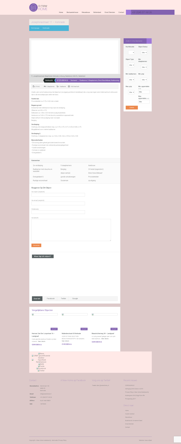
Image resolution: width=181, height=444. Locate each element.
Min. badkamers (131, 74)
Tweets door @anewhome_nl (100, 385)
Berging (63, 169)
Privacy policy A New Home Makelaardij (137, 392)
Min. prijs (141, 74)
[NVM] (41, 364)
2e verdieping (38, 165)
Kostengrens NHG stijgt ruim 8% (135, 395)
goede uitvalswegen (68, 177)
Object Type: (130, 59)
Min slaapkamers (142, 60)
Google (75, 299)
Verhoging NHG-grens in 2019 (134, 389)
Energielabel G (38, 177)
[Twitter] (41, 371)
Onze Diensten (110, 12)
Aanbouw (91, 165)
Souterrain (64, 180)
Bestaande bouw (72, 12)
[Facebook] (41, 368)
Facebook (51, 299)
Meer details (42, 341)
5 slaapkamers (66, 165)
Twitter (63, 299)
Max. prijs (129, 86)
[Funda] (41, 366)
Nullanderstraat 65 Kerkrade (71, 333)
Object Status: (143, 47)
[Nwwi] (41, 354)
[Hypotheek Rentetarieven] (41, 361)
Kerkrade (46, 28)
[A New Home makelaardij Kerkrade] (38, 9)
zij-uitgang (92, 180)
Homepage (35, 28)
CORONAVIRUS (129, 385)
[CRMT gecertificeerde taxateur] (41, 357)
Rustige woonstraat (40, 180)
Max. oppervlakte (143, 97)
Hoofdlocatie (130, 47)
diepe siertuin (65, 173)
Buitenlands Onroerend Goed (133, 420)
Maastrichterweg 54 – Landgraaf (103, 333)
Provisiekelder (93, 177)
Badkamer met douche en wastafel (42, 170)
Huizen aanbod (129, 414)
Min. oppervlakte (143, 87)
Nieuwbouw (86, 12)
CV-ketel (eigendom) (95, 169)
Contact (121, 12)
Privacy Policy (62, 440)
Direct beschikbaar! (95, 173)
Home (61, 12)
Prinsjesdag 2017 (130, 399)
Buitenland (97, 12)
